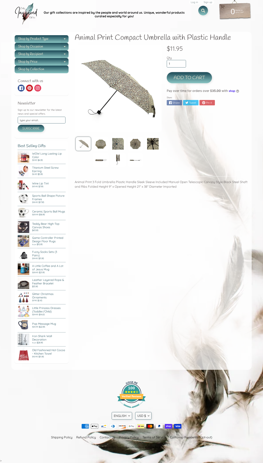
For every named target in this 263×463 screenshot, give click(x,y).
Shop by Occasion (43, 47)
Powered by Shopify (131, 450)
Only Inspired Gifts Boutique (130, 447)
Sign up (208, 2)
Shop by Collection (31, 69)
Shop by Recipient (43, 55)
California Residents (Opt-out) (191, 437)
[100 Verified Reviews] (131, 410)
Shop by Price (43, 62)
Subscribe (31, 129)
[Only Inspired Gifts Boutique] (25, 14)
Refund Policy (86, 437)
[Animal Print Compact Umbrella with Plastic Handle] (83, 144)
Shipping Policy (61, 437)
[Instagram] (37, 88)
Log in (194, 2)
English (120, 416)
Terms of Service (154, 437)
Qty (169, 58)
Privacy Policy (129, 437)
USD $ (141, 416)
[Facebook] (21, 88)
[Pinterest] (29, 88)
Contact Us (107, 437)
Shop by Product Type (43, 40)
